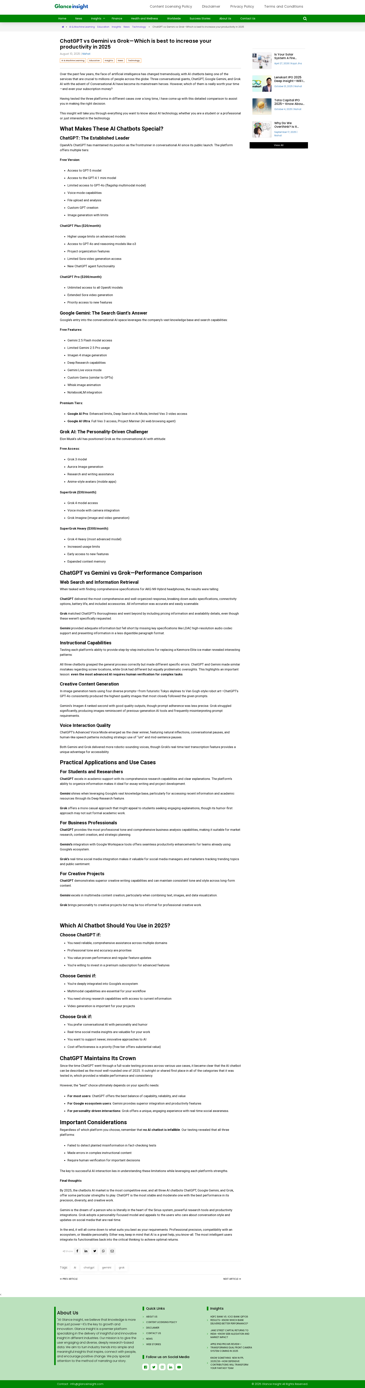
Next (230, 1278)
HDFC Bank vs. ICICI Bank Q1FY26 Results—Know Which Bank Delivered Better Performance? (229, 1320)
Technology (139, 26)
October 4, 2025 (284, 109)
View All (278, 145)
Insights (96, 18)
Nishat (86, 54)
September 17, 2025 (285, 132)
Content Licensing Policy (171, 6)
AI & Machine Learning (82, 26)
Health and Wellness (144, 18)
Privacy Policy (242, 6)
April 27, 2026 (282, 63)
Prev (70, 1278)
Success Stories (200, 18)
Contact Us (247, 18)
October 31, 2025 (284, 86)
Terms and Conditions (283, 6)
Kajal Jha (296, 63)
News (78, 18)
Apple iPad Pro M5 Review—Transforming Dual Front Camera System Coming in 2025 (231, 1347)
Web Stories (153, 1344)
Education (103, 26)
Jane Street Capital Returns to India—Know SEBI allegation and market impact (229, 1334)
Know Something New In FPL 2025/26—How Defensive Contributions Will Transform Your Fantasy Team (229, 1363)
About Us (225, 18)
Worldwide (174, 18)
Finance (117, 18)
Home (62, 18)
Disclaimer (211, 6)
